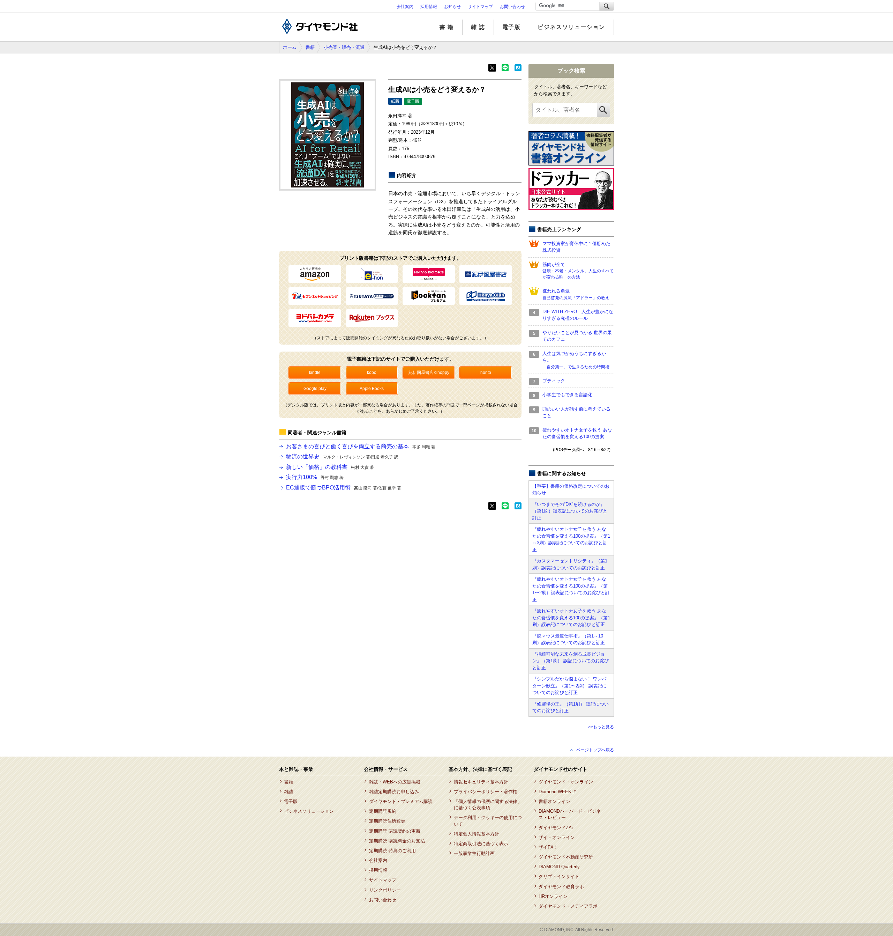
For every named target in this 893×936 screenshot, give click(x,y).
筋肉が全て (578, 271)
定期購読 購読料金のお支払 (397, 840)
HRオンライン (553, 896)
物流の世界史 (342, 456)
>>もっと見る (601, 726)
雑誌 (288, 791)
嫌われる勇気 (575, 294)
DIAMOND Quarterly (559, 866)
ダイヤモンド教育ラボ (561, 886)
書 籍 (447, 27)
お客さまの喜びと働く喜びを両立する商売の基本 (360, 446)
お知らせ (452, 6)
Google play (315, 388)
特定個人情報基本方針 (476, 833)
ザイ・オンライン (557, 837)
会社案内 (405, 6)
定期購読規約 (382, 811)
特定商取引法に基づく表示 (481, 843)
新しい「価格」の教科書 (330, 467)
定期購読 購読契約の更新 (394, 831)
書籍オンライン (554, 801)
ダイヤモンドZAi (556, 827)
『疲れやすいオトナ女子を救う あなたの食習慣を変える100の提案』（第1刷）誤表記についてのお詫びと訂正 (571, 617)
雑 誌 (478, 27)
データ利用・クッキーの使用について (488, 820)
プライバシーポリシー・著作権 (485, 791)
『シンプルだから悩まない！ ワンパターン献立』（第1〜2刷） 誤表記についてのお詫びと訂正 (569, 685)
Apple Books (372, 388)
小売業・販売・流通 (344, 47)
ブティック (553, 380)
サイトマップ (480, 6)
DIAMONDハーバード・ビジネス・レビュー (570, 814)
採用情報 (428, 6)
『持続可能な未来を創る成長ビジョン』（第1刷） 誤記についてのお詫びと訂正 (570, 660)
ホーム (290, 47)
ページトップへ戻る (595, 750)
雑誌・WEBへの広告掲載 (394, 781)
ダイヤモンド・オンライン (566, 781)
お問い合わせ (512, 6)
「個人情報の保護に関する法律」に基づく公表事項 (488, 804)
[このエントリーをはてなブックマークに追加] (518, 69)
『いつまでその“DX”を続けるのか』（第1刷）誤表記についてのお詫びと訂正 (569, 511)
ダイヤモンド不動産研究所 (566, 857)
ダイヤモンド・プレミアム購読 (400, 801)
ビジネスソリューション (571, 27)
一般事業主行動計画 (474, 853)
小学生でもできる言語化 (567, 394)
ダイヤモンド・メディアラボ (568, 906)
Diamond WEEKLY (558, 791)
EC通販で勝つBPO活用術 (343, 488)
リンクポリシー (384, 890)
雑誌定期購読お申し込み (394, 791)
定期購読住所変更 (387, 821)
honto (485, 372)
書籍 (310, 47)
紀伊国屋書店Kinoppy (428, 372)
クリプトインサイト (559, 876)
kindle (315, 372)
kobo (371, 372)
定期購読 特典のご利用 (392, 850)
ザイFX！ (548, 847)
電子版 (511, 27)
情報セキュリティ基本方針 (481, 781)
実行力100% (315, 477)
